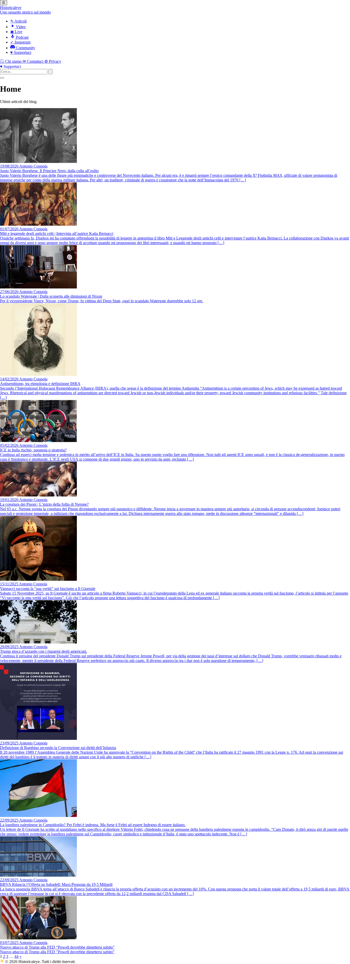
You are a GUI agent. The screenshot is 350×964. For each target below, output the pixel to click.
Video (20, 27)
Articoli (18, 21)
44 (16, 956)
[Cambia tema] (2, 78)
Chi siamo (11, 61)
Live (16, 31)
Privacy (52, 61)
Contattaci (33, 61)
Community (25, 48)
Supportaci (20, 52)
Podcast (21, 37)
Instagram (20, 42)
